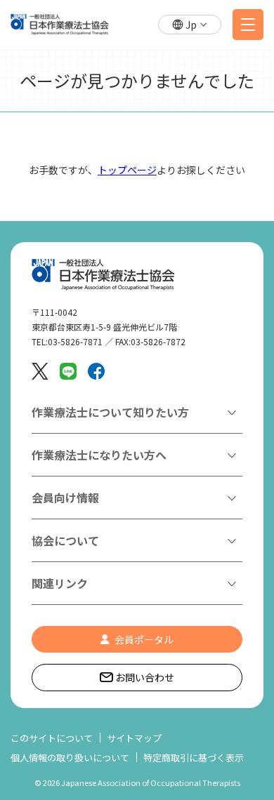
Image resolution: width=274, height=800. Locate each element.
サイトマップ (134, 738)
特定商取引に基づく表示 (193, 757)
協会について (65, 540)
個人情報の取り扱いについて (70, 757)
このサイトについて (52, 738)
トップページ (127, 170)
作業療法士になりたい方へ (99, 454)
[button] (189, 25)
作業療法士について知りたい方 (110, 412)
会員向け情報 (65, 497)
